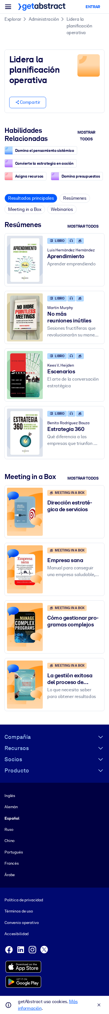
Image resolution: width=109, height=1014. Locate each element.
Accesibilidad (16, 934)
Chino (9, 840)
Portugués (13, 852)
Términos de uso (18, 911)
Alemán (11, 807)
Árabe (9, 874)
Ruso (8, 829)
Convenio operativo (21, 922)
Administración (44, 19)
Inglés (9, 795)
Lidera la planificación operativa (79, 25)
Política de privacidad (23, 900)
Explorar (12, 19)
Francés (11, 863)
